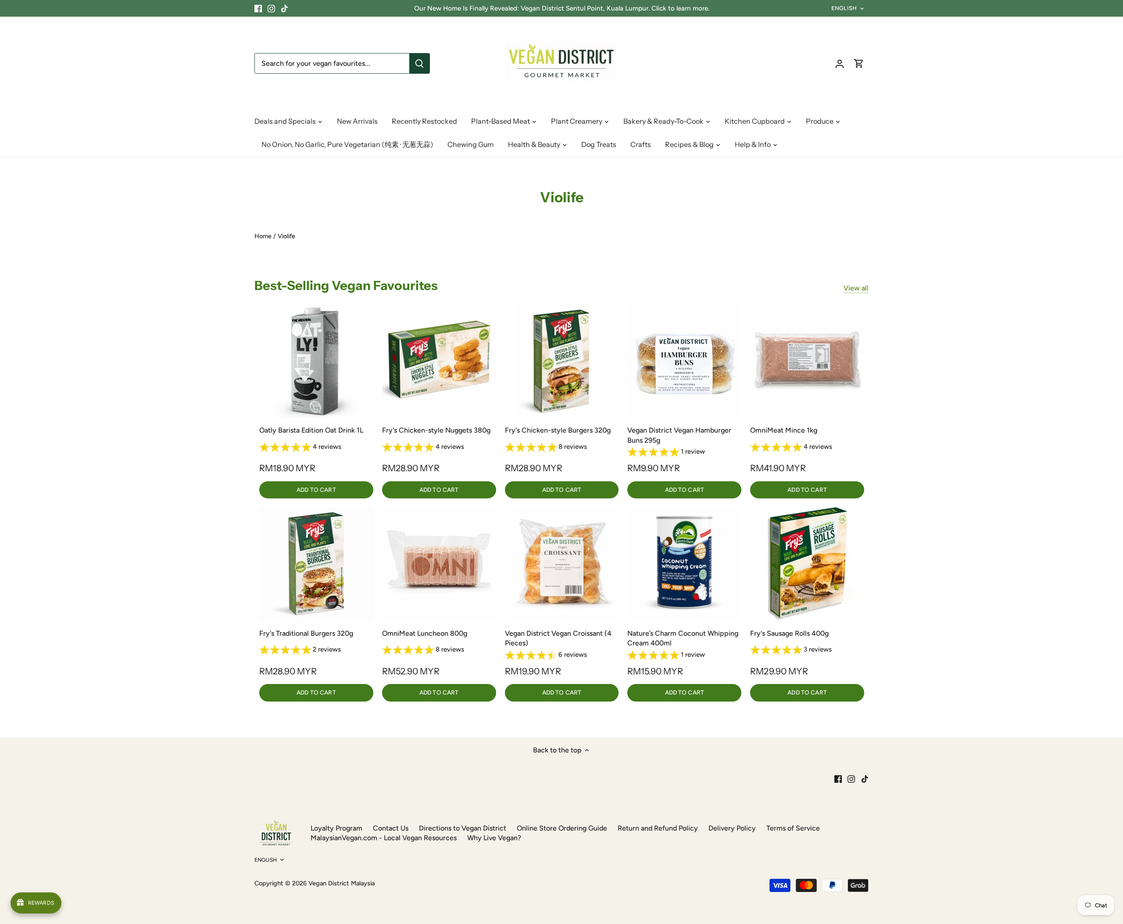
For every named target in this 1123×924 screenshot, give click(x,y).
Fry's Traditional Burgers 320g (306, 633)
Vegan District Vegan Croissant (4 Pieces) (558, 638)
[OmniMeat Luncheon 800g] (439, 564)
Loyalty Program (336, 828)
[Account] (839, 63)
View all (856, 288)
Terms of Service (793, 828)
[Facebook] (258, 8)
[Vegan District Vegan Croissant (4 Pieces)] (562, 564)
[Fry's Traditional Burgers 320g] (316, 564)
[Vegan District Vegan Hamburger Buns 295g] (684, 361)
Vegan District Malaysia (341, 883)
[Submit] (419, 63)
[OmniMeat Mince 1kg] (807, 361)
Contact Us (390, 828)
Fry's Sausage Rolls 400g (789, 633)
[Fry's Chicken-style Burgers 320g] (562, 361)
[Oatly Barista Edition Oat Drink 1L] (316, 361)
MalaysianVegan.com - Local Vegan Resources (384, 838)
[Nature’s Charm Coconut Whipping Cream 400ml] (684, 564)
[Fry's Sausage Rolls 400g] (807, 564)
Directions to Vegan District (462, 828)
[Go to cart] (859, 63)
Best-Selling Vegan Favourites (346, 285)
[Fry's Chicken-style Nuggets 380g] (439, 361)
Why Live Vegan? (494, 838)
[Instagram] (271, 8)
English (844, 8)
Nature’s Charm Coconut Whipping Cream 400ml (682, 638)
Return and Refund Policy (658, 828)
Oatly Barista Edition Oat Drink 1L (311, 430)
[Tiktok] (284, 8)
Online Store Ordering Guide (562, 828)
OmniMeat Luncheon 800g (424, 633)
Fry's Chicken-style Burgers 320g (558, 430)
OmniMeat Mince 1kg (783, 430)
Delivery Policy (732, 828)
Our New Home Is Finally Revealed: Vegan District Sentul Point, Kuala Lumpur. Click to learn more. (561, 8)
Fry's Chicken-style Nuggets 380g (436, 430)
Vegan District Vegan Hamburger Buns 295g (679, 435)
